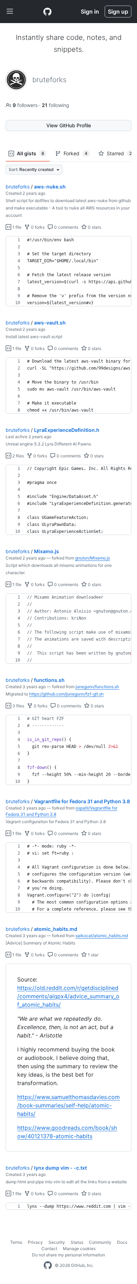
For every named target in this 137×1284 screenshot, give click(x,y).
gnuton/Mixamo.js (92, 558)
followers (26, 105)
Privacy (35, 1242)
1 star (92, 954)
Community (100, 1242)
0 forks (37, 227)
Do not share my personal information (68, 1254)
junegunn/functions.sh (97, 686)
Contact (49, 1248)
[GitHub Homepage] (48, 1265)
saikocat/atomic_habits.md (102, 935)
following (55, 105)
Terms (16, 1242)
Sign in (90, 11)
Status (77, 1242)
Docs (122, 1242)
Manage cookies (79, 1248)
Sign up (118, 11)
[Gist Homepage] (47, 11)
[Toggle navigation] (10, 11)
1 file (16, 227)
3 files (17, 705)
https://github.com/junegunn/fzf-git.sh (66, 694)
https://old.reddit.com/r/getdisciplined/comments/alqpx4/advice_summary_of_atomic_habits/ (68, 996)
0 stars (94, 227)
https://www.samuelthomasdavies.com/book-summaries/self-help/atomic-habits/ (68, 1105)
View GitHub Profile (68, 125)
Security (56, 1242)
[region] (68, 271)
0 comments (65, 227)
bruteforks (18, 187)
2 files (17, 455)
